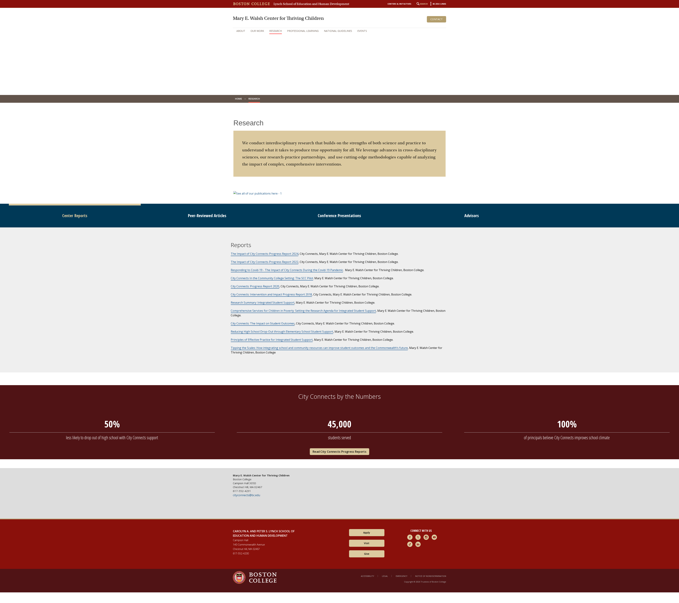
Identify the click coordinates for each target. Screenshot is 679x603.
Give (366, 553)
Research (275, 31)
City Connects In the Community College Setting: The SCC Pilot (272, 278)
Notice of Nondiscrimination (430, 576)
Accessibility (367, 576)
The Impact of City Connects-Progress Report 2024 (264, 254)
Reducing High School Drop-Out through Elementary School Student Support (282, 332)
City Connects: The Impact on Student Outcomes (263, 323)
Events (362, 31)
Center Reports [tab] (74, 215)
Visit (366, 543)
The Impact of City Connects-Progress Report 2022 (264, 262)
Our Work (257, 31)
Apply (366, 532)
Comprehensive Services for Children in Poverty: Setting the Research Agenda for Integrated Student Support (303, 311)
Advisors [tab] (471, 215)
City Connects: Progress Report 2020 (255, 286)
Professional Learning (303, 31)
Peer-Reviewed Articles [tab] (207, 215)
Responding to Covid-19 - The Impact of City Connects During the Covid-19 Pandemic (287, 270)
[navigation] (339, 31)
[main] (339, 288)
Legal (385, 576)
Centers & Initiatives (399, 3)
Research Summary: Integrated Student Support (262, 303)
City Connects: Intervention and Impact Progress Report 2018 (271, 294)
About (240, 31)
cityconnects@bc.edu (246, 495)
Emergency (401, 576)
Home (238, 98)
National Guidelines (338, 31)
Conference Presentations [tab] (339, 215)
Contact (436, 19)
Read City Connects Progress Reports (339, 452)
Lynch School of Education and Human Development (311, 4)
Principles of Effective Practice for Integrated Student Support (272, 340)
